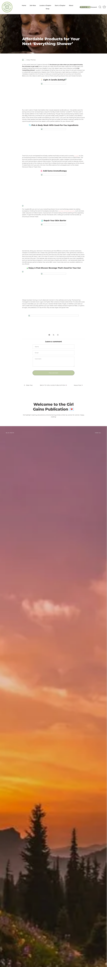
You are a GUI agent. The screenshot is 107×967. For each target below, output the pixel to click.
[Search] (100, 7)
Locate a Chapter (45, 5)
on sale (76, 155)
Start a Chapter (60, 5)
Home (24, 5)
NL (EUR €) (83, 7)
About (71, 5)
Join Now (33, 5)
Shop (47, 9)
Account (94, 7)
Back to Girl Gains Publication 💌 (53, 385)
